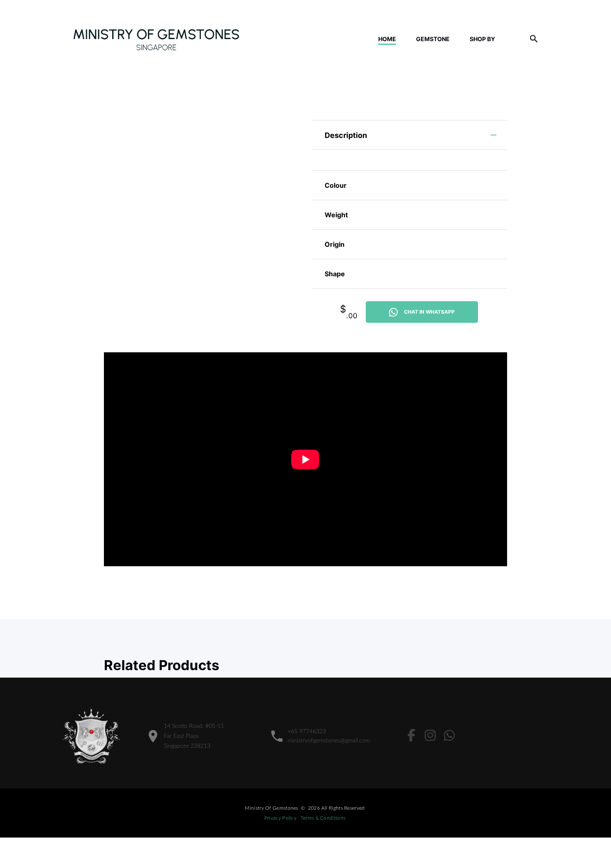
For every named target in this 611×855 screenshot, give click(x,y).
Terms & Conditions (323, 818)
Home (387, 38)
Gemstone (433, 38)
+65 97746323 (307, 732)
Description (346, 135)
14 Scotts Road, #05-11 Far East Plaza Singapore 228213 (194, 736)
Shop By (482, 38)
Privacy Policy (280, 818)
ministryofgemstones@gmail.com (329, 741)
